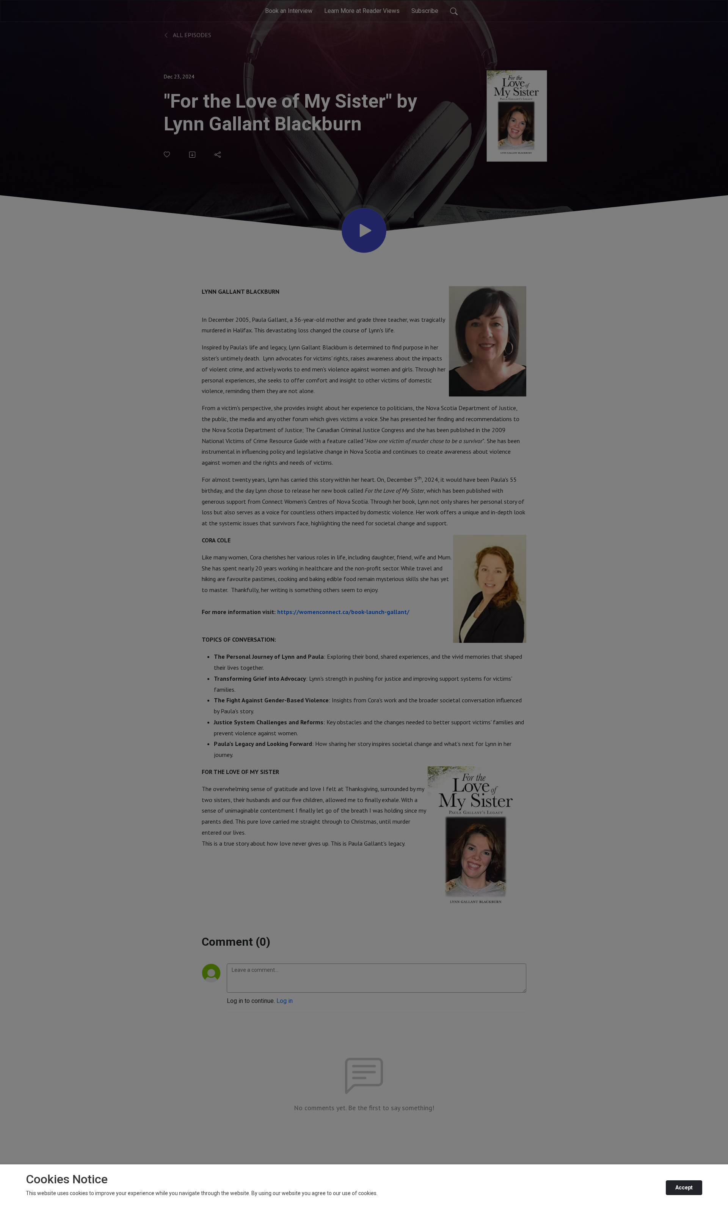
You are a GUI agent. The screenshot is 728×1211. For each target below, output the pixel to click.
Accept (684, 1187)
